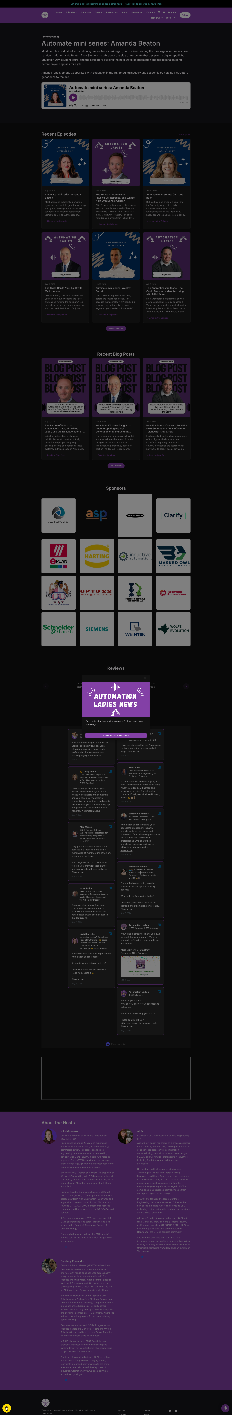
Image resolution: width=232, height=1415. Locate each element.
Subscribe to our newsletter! (116, 735)
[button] (145, 678)
